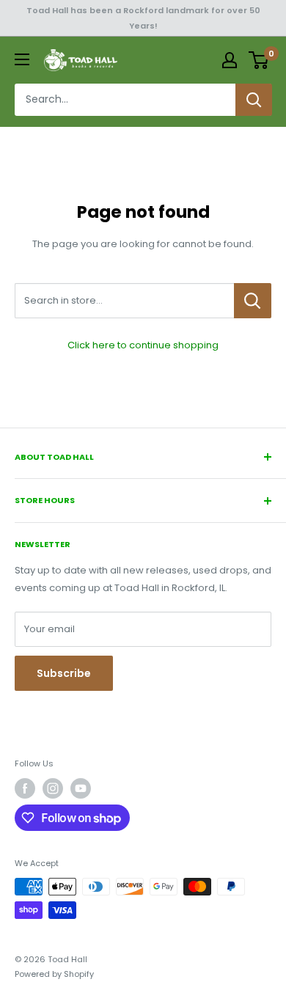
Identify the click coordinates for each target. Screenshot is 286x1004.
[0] (259, 60)
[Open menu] (22, 59)
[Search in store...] (252, 300)
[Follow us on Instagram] (53, 788)
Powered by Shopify (54, 974)
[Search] (253, 100)
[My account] (229, 60)
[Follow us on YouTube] (80, 788)
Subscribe (64, 673)
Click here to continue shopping (143, 345)
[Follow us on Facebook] (25, 788)
